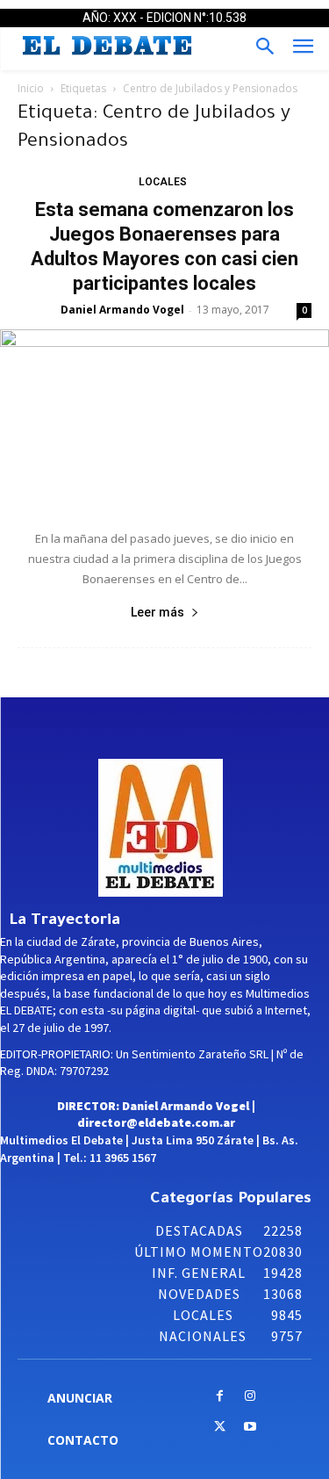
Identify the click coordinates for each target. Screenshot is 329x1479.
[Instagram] (250, 1397)
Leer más (157, 612)
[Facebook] (219, 1397)
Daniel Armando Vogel (122, 309)
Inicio (31, 88)
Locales (163, 182)
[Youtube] (250, 1428)
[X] (219, 1428)
